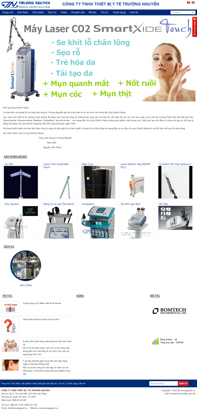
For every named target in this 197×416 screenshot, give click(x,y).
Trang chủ (7, 12)
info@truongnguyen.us (18, 408)
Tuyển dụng (119, 12)
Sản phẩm (38, 12)
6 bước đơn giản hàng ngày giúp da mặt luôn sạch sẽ (47, 343)
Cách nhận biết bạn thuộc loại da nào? (41, 319)
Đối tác (92, 12)
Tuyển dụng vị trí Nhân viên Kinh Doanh (42, 303)
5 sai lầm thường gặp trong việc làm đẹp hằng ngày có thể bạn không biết (45, 362)
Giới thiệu (22, 12)
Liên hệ (134, 12)
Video (64, 12)
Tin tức (104, 12)
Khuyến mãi (77, 12)
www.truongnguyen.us (48, 408)
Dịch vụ (52, 12)
